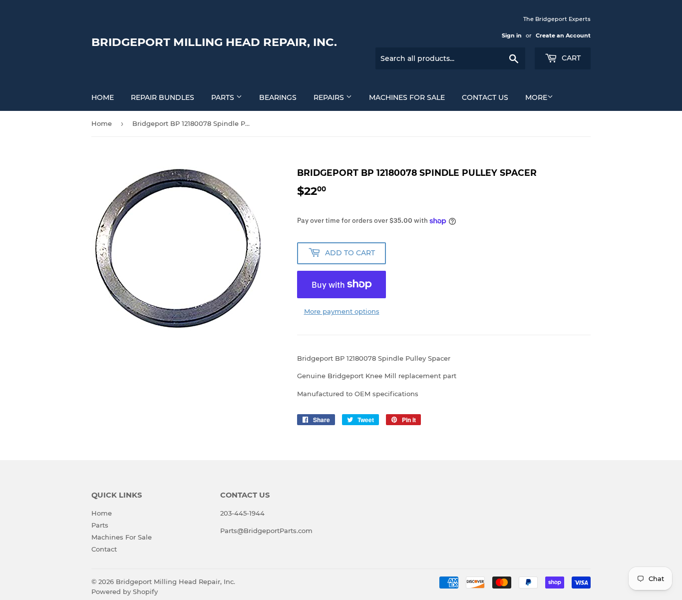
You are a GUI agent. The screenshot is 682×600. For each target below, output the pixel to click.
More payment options (341, 311)
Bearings (278, 97)
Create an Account (563, 35)
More (536, 97)
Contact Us (485, 97)
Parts (223, 97)
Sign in (512, 35)
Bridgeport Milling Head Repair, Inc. (214, 42)
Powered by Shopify (124, 592)
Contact (104, 549)
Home (102, 97)
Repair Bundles (162, 97)
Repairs (330, 97)
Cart (570, 57)
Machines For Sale (407, 97)
